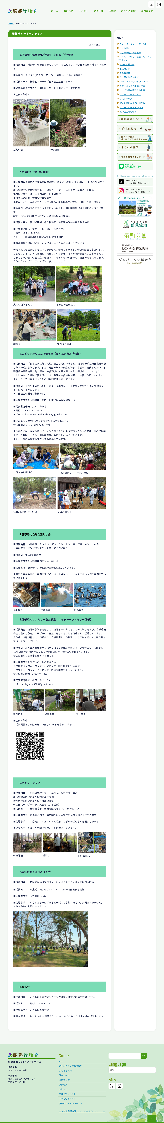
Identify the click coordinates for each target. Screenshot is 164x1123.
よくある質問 (65, 1070)
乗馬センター (126, 68)
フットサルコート (128, 48)
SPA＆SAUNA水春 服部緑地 (133, 103)
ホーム (54, 11)
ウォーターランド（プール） (133, 43)
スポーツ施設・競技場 (130, 52)
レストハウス (126, 98)
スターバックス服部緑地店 (132, 85)
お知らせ (68, 11)
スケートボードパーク (130, 94)
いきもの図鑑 (128, 11)
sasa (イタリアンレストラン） (135, 81)
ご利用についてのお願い (70, 1065)
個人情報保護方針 (67, 1111)
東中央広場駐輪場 (128, 111)
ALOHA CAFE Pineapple (131, 107)
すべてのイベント (67, 1098)
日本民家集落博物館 (129, 77)
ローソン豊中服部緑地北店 (132, 90)
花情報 (112, 11)
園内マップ (64, 1080)
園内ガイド (147, 11)
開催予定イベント (67, 1093)
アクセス (98, 11)
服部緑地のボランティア (70, 1103)
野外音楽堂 (125, 73)
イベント (83, 11)
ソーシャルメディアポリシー (91, 1111)
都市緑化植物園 (127, 64)
